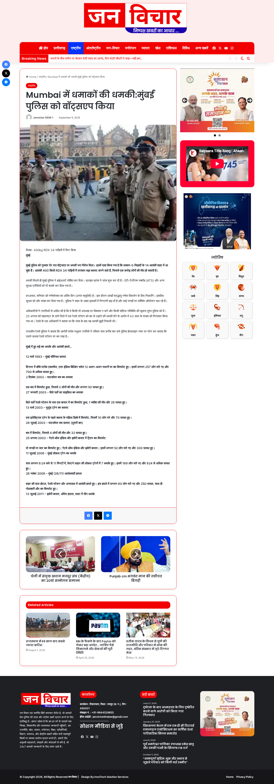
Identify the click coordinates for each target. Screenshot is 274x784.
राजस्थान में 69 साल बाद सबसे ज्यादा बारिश (45, 643)
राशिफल (171, 48)
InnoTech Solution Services (111, 776)
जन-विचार (113, 48)
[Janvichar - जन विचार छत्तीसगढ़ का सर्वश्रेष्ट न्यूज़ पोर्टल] (137, 18)
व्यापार (146, 48)
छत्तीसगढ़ (59, 48)
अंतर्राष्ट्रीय (93, 48)
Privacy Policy (244, 776)
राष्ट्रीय (76, 48)
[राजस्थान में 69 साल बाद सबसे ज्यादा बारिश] (48, 625)
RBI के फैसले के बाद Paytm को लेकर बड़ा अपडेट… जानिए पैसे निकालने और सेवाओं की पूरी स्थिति (96, 647)
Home (32, 76)
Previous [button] (184, 100)
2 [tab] (219, 135)
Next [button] (249, 100)
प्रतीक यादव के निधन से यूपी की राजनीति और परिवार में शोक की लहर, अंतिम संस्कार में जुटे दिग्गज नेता (147, 647)
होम (45, 48)
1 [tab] (215, 135)
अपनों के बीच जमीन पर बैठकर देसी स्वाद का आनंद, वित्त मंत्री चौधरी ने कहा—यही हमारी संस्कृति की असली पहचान (110, 58)
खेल (157, 48)
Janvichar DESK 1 (43, 117)
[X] (87, 736)
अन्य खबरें (201, 48)
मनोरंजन (130, 48)
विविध (186, 48)
